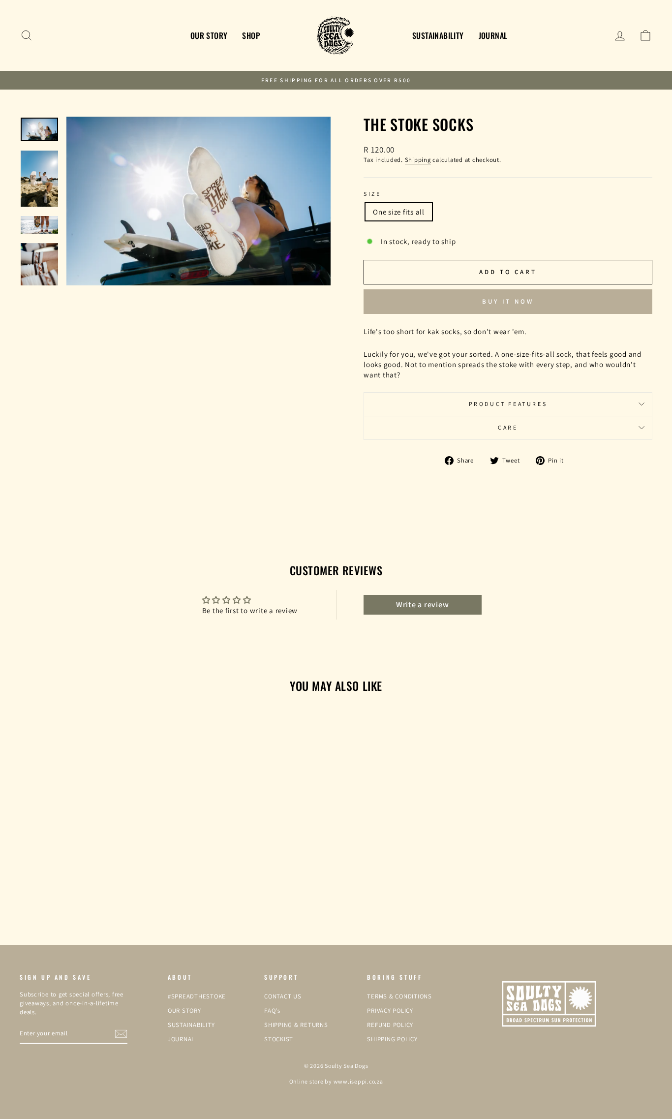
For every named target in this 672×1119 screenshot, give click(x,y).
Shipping (418, 159)
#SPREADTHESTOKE (197, 996)
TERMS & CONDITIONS (399, 996)
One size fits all (399, 212)
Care (508, 427)
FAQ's (272, 1010)
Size (372, 193)
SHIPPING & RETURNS (296, 1025)
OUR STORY (209, 35)
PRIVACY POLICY (390, 1010)
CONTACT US (283, 996)
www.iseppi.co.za (358, 1081)
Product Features (508, 403)
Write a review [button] (422, 604)
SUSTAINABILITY (438, 35)
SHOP (251, 35)
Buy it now (508, 301)
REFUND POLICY (390, 1025)
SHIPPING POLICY (392, 1039)
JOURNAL (493, 35)
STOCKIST (278, 1039)
